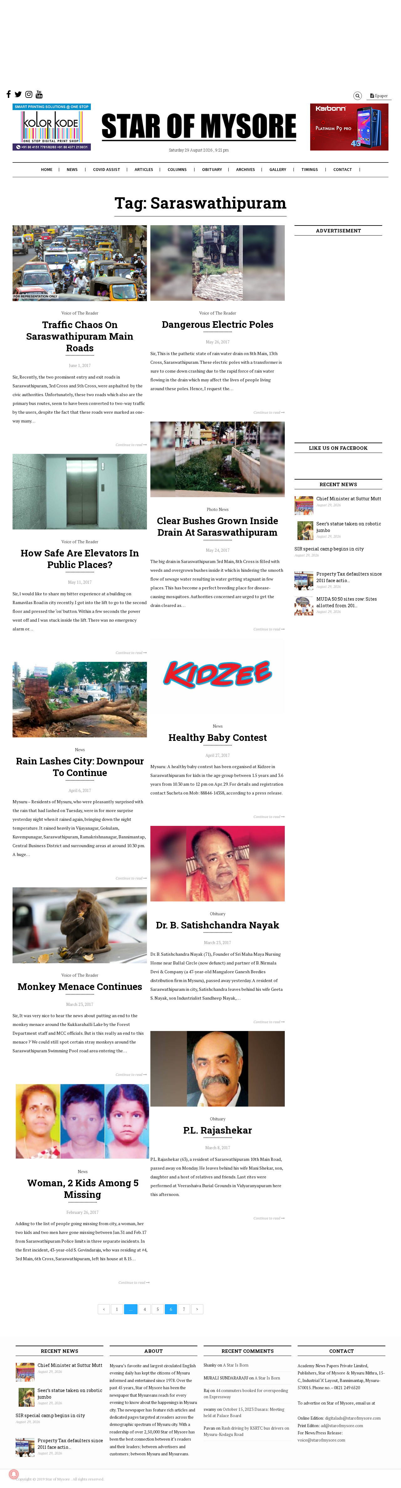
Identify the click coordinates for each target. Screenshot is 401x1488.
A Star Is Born (235, 1365)
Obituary (212, 169)
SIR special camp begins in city (329, 549)
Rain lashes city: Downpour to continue (80, 767)
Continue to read (129, 444)
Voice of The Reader (79, 313)
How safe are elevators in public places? (80, 559)
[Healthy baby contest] (217, 712)
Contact (342, 169)
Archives (245, 169)
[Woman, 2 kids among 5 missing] (82, 1158)
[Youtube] (39, 95)
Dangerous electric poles (217, 324)
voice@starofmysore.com (321, 1440)
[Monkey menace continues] (80, 962)
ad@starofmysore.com (342, 1425)
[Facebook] (8, 95)
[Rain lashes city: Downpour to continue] (80, 736)
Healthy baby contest (218, 737)
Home (46, 169)
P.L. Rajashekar (217, 1130)
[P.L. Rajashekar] (217, 1105)
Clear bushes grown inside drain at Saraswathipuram (217, 526)
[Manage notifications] (14, 1474)
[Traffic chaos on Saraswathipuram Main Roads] (80, 299)
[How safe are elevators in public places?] (80, 528)
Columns (177, 169)
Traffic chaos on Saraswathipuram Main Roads (79, 336)
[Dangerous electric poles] (217, 299)
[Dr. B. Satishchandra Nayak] (217, 900)
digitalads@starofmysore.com (353, 1418)
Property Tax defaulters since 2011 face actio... (349, 577)
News (72, 169)
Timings (309, 169)
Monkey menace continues (80, 986)
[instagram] (28, 95)
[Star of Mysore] (185, 134)
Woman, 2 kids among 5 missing (82, 1188)
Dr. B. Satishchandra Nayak (217, 925)
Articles (144, 169)
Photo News (218, 509)
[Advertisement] (188, 44)
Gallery (277, 169)
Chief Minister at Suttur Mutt (348, 499)
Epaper (381, 95)
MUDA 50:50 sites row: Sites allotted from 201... (346, 602)
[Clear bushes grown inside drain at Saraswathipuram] (217, 495)
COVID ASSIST (106, 169)
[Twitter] (18, 95)
